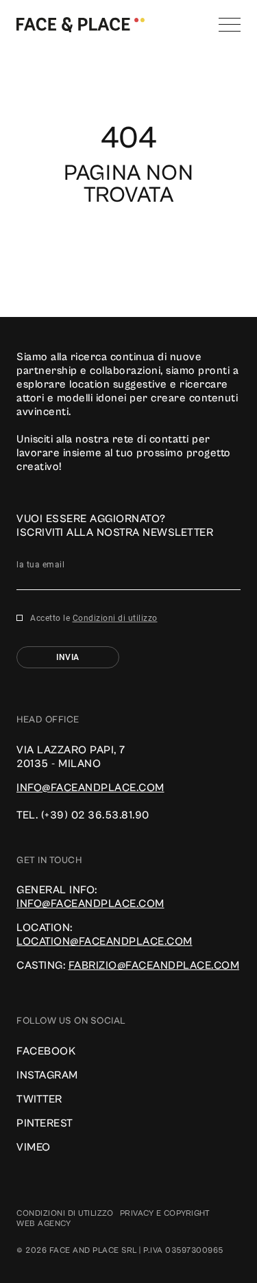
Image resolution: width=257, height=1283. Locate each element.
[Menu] (230, 24)
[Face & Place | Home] (80, 24)
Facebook (45, 1051)
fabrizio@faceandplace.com (154, 965)
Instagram (47, 1075)
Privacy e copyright (165, 1213)
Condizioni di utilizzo (115, 618)
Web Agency (43, 1223)
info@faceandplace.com (90, 787)
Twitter (39, 1099)
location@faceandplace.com (104, 941)
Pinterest (44, 1123)
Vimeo (33, 1147)
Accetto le (94, 618)
